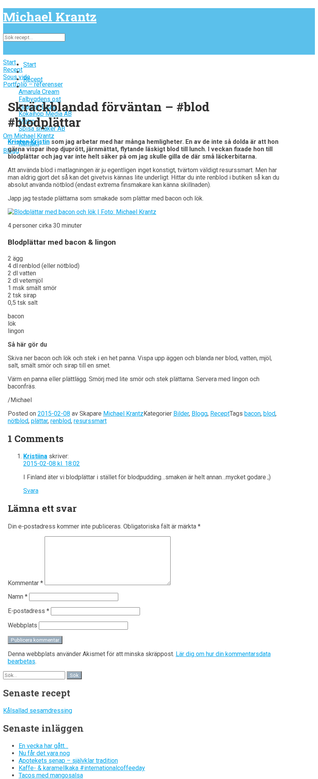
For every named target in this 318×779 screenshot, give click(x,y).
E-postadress (28, 611)
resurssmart (90, 421)
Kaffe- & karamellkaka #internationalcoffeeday (82, 768)
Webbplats (22, 625)
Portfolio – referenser (33, 84)
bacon (252, 413)
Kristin (40, 141)
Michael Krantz (50, 16)
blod (269, 413)
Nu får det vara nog (44, 753)
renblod (60, 421)
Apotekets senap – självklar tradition (68, 760)
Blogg (199, 413)
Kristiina (35, 456)
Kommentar (25, 583)
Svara (30, 490)
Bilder (181, 413)
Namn (18, 596)
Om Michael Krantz (28, 136)
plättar (39, 421)
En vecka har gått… (43, 746)
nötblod (18, 421)
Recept (12, 69)
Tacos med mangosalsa (51, 775)
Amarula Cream (39, 91)
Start (9, 62)
